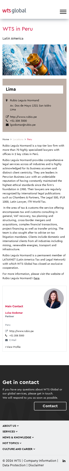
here (36, 278)
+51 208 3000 (16, 335)
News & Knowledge (17, 437)
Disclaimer (36, 465)
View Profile (13, 347)
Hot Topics (11, 443)
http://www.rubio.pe (23, 117)
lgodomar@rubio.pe (23, 125)
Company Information (40, 460)
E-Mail (12, 340)
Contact (50, 406)
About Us (9, 426)
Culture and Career (17, 449)
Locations (18, 139)
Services (9, 431)
